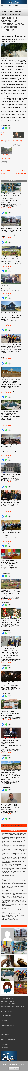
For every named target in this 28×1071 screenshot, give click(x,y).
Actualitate (5, 9)
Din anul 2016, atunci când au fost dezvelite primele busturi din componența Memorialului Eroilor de (10, 356)
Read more (16, 1068)
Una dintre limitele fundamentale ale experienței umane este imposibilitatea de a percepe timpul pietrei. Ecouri (10, 688)
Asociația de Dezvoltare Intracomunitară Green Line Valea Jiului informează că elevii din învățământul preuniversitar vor (11, 205)
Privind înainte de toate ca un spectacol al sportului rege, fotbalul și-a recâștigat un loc (10, 598)
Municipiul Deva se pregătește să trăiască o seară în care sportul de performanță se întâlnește (10, 750)
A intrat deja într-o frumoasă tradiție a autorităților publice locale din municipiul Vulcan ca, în (11, 538)
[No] (26, 1066)
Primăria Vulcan (4, 1047)
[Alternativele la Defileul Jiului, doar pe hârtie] (6, 135)
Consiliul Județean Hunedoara (7, 1025)
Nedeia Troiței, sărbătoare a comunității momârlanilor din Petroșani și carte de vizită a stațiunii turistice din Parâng (14, 921)
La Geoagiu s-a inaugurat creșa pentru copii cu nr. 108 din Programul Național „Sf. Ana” (14, 872)
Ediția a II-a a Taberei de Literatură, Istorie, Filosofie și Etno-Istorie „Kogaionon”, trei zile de (11, 291)
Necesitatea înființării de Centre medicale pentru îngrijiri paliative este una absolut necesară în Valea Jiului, (10, 782)
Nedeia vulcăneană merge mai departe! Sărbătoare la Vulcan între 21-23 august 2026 (13, 916)
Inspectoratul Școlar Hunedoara (8, 1023)
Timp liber (10, 11)
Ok (10, 1068)
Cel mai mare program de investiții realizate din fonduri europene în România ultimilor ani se (11, 718)
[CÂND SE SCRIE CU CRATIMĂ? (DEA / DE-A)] (7, 988)
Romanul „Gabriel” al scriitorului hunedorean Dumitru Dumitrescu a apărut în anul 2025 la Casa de (10, 509)
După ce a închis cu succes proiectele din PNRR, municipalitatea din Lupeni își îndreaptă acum (11, 423)
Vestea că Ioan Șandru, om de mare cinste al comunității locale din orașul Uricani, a (10, 812)
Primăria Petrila (4, 1028)
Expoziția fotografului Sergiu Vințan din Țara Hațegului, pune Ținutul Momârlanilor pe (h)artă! (14, 919)
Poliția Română (4, 1020)
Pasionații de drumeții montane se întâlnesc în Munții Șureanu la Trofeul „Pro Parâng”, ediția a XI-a (13, 840)
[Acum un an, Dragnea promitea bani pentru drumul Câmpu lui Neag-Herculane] (18, 135)
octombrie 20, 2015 (19, 33)
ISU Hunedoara (4, 1044)
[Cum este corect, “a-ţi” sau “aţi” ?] (7, 934)
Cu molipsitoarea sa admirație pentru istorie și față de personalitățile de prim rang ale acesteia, (11, 660)
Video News (18, 11)
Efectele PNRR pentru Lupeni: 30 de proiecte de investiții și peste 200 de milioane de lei (14, 894)
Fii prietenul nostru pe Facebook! (14, 825)
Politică (20, 9)
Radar (9, 14)
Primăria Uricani (4, 1042)
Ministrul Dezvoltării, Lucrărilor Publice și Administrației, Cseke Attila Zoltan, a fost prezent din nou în (9, 568)
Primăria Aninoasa (5, 1034)
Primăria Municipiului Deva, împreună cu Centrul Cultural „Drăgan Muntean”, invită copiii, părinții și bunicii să (10, 625)
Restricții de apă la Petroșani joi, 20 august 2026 (12, 889)
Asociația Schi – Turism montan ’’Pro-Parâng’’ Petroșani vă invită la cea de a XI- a (10, 264)
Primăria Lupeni (4, 1037)
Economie (4, 11)
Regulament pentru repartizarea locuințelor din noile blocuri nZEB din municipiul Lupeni (13, 838)
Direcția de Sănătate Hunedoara (8, 1039)
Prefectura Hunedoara (6, 1018)
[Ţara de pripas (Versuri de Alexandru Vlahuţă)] (20, 988)
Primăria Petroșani (5, 1032)
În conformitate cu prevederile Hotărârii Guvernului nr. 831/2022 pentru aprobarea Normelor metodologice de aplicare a (10, 479)
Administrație (13, 9)
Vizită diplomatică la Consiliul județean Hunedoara (13, 913)
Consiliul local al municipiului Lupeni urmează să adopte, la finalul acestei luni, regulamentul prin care (11, 235)
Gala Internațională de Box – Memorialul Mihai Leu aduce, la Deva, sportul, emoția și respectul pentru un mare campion (13, 897)
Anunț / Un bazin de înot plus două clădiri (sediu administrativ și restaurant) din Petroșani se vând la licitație (13, 911)
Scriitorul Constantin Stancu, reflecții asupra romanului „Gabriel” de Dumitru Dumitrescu (14, 866)
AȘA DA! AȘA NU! (16, 14)
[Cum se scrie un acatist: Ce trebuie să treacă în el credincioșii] (20, 961)
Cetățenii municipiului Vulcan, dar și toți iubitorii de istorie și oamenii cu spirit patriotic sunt (11, 390)
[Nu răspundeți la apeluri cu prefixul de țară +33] (7, 961)
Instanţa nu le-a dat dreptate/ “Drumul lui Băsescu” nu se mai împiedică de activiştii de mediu (6, 157)
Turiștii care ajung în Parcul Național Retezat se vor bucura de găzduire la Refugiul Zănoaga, (11, 323)
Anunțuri (4, 14)
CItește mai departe (6, 207)
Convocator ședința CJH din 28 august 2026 (11, 864)
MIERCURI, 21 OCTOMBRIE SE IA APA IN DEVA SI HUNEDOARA (21, 172)
